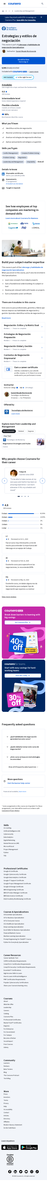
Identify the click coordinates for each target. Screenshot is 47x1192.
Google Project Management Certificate (17, 883)
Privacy (6, 1103)
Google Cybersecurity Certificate (15, 874)
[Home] (3, 11)
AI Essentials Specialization (13, 915)
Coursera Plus (8, 1017)
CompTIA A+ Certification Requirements (17, 964)
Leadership (7, 1007)
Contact (6, 1112)
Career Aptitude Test (11, 958)
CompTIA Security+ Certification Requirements (19, 967)
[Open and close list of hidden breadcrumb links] (9, 11)
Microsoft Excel (9, 846)
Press (6, 1094)
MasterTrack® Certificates (13, 1023)
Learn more (33, 71)
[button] (41, 162)
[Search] (42, 3)
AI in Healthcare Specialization (14, 924)
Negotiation (22, 157)
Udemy (6, 1047)
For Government (9, 1032)
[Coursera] (14, 4)
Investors (7, 1097)
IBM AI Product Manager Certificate (15, 893)
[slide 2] (21, 496)
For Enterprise (8, 1029)
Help (5, 1106)
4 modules (7, 84)
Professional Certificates (12, 1020)
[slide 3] (25, 496)
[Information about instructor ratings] (17, 388)
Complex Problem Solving (30, 153)
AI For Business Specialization (14, 918)
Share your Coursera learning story (15, 986)
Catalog (6, 1014)
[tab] (9, 431)
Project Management (11, 849)
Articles (6, 1116)
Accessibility (8, 1109)
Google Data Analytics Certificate (15, 877)
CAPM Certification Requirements (15, 961)
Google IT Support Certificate (14, 880)
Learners (7, 1063)
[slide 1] (19, 496)
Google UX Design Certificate (13, 887)
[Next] (42, 481)
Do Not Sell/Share (10, 1128)
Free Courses (8, 1044)
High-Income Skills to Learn (13, 973)
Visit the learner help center (19, 783)
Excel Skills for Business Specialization (17, 930)
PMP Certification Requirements (14, 979)
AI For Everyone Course (12, 921)
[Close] (41, 17)
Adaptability (31, 162)
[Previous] (4, 481)
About (6, 1001)
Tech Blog (7, 1078)
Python (6, 852)
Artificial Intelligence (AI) (12, 831)
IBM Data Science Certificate (13, 896)
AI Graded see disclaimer (14, 184)
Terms (6, 1100)
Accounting (7, 828)
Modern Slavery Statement (13, 1125)
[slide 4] (28, 496)
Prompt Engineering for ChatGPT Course (17, 939)
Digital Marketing (9, 840)
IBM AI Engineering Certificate (14, 890)
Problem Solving (8, 157)
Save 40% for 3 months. (26, 20)
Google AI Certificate (11, 871)
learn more (22, 791)
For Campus (8, 1035)
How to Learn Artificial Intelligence (15, 976)
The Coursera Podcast (11, 1075)
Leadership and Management (24, 11)
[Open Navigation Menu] (4, 3)
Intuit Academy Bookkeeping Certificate (17, 899)
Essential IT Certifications (12, 970)
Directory (7, 1119)
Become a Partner (10, 1038)
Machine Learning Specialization (14, 936)
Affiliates (7, 1122)
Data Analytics (8, 837)
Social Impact (8, 1041)
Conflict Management (10, 153)
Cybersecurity (8, 834)
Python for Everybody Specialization (16, 942)
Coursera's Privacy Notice (10, 811)
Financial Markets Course (12, 933)
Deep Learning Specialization (13, 927)
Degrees (7, 1026)
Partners (6, 1066)
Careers (6, 1010)
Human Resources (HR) (11, 843)
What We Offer (8, 1004)
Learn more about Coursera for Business (22, 218)
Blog (5, 1072)
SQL (5, 855)
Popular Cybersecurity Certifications (16, 982)
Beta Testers (8, 1069)
